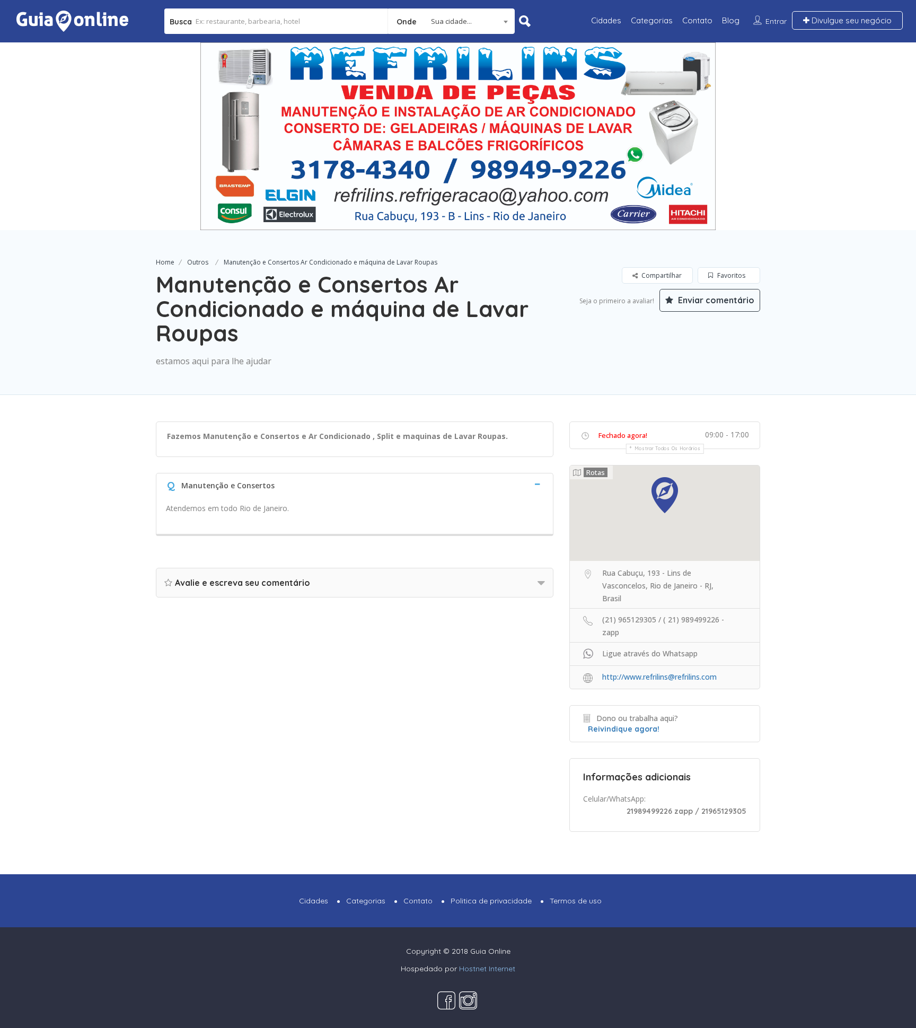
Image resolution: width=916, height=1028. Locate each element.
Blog (730, 20)
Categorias (652, 20)
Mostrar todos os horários (668, 448)
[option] (458, 136)
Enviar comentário (715, 300)
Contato (697, 20)
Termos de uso (576, 901)
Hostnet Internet (487, 968)
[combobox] (451, 21)
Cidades (606, 20)
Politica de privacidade (491, 901)
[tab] (354, 484)
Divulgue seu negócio (850, 20)
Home (165, 262)
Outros (197, 262)
